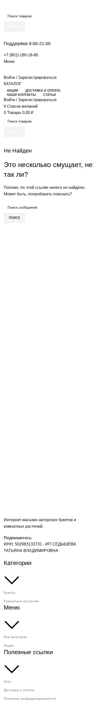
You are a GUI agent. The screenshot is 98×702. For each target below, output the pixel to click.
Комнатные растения (21, 601)
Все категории (15, 637)
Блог (7, 681)
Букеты (9, 593)
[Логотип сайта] (29, 5)
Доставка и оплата (19, 690)
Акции (9, 645)
